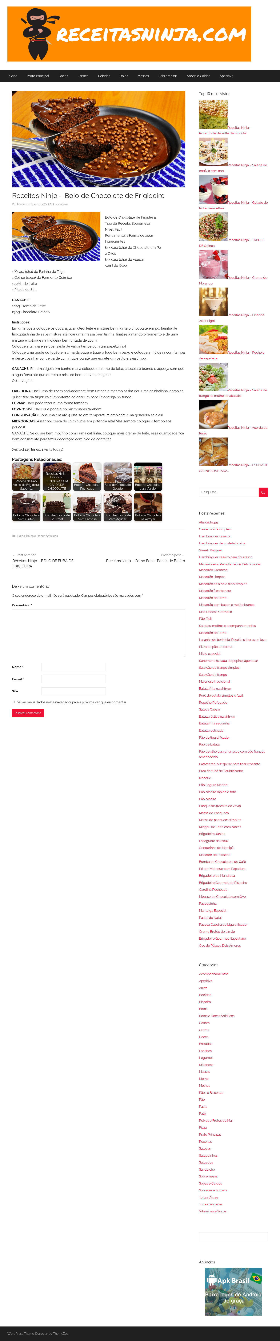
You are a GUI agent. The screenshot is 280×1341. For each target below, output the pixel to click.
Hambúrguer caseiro (214, 536)
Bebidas (104, 76)
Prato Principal (38, 76)
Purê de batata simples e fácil (221, 695)
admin (64, 204)
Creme (204, 1030)
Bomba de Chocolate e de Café (222, 862)
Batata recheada (211, 730)
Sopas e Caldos (198, 76)
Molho (204, 1079)
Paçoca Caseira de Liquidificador (223, 924)
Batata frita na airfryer (215, 688)
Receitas (205, 1141)
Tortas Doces (208, 1197)
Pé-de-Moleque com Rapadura (222, 869)
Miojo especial (209, 654)
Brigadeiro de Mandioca (217, 876)
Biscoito (205, 1002)
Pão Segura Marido (213, 785)
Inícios (12, 76)
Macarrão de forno (212, 598)
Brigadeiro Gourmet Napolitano (222, 938)
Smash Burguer (210, 550)
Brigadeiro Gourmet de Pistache (223, 883)
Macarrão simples (212, 577)
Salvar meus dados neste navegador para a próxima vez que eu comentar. (71, 702)
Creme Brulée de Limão (217, 931)
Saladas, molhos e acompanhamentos (227, 626)
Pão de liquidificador (214, 737)
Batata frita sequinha (214, 723)
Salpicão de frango (213, 675)
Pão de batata (209, 744)
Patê (202, 1113)
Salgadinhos (208, 1155)
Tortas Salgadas (210, 1204)
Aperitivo (226, 76)
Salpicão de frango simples (219, 667)
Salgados (206, 1162)
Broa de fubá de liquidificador (221, 771)
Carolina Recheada (213, 889)
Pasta (203, 1106)
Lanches (205, 1051)
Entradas (205, 1044)
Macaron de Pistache (214, 855)
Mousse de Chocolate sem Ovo (222, 897)
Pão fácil (205, 619)
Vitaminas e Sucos (212, 1211)
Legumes (206, 1058)
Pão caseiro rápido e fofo (217, 792)
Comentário (22, 605)
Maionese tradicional (214, 681)
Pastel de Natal (210, 918)
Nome (17, 667)
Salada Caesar (209, 709)
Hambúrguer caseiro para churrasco (225, 557)
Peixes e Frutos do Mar (216, 1120)
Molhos (204, 1085)
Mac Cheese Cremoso (215, 612)
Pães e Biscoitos (211, 1093)
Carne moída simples (215, 529)
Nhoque (205, 778)
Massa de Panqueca (214, 813)
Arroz (203, 988)
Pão (202, 1099)
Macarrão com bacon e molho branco (226, 605)
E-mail (18, 679)
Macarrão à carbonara (215, 591)
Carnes (83, 76)
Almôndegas (208, 522)
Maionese (206, 1065)
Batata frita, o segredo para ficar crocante (229, 764)
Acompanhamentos (213, 974)
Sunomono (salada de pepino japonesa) (228, 661)
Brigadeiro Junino (212, 834)
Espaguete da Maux (214, 841)
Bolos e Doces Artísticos (42, 536)
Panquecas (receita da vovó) (220, 806)
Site (15, 691)
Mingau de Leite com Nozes (220, 827)
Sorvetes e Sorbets (213, 1190)
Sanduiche (207, 1169)
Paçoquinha (208, 903)
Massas (143, 76)
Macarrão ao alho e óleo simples (223, 584)
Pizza (203, 1127)
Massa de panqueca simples (220, 820)
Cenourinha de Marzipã (216, 848)
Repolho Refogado (213, 702)
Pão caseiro (207, 799)
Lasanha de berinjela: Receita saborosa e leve (232, 640)
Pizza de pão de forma (215, 647)
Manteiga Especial (212, 910)
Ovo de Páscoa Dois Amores (220, 945)
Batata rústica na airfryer (217, 716)
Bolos (124, 76)
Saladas (205, 1148)
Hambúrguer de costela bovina (222, 543)
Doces (63, 76)
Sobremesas (167, 76)
